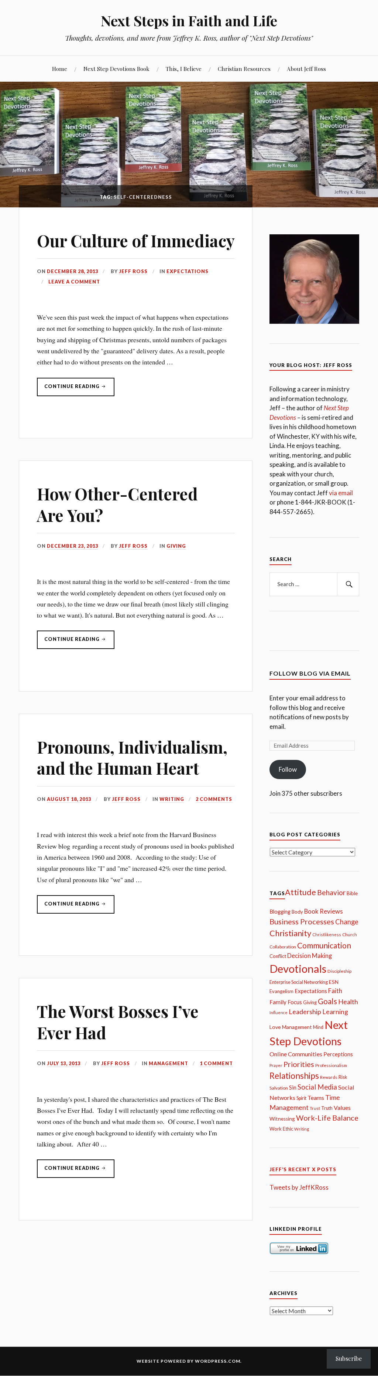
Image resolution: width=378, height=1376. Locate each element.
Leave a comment (74, 282)
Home (59, 68)
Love (275, 1027)
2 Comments (214, 799)
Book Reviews (323, 911)
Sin (292, 1087)
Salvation (278, 1088)
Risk (343, 1077)
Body (297, 912)
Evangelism (281, 991)
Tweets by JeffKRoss (299, 1187)
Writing (171, 799)
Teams (315, 1097)
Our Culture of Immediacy (136, 240)
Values (342, 1107)
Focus (295, 1002)
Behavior (331, 892)
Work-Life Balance (327, 1117)
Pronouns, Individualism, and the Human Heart (132, 757)
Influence (278, 1012)
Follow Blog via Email (310, 673)
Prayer (275, 1065)
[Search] (348, 584)
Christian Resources (244, 68)
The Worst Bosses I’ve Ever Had (118, 1021)
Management (168, 1063)
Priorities (299, 1064)
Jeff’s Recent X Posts (302, 1169)
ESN (334, 982)
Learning (335, 1012)
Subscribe (349, 1358)
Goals (327, 1001)
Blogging (280, 911)
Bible (352, 893)
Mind (318, 1027)
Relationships (294, 1076)
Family (277, 1002)
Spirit (301, 1098)
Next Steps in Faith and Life (189, 20)
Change (346, 922)
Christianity (290, 933)
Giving (176, 546)
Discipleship (339, 971)
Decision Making (309, 955)
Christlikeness (326, 934)
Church (349, 934)
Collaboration (282, 946)
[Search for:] (314, 584)
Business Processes (301, 921)
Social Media (317, 1087)
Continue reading (69, 389)
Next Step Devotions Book (116, 68)
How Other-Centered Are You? (117, 504)
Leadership (305, 1012)
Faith (335, 991)
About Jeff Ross (306, 68)
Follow (288, 769)
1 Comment (216, 1063)
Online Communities (295, 1053)
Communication (324, 945)
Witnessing (282, 1119)
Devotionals (297, 968)
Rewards (328, 1077)
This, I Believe (184, 68)
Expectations (187, 271)
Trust (315, 1108)
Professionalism (331, 1065)
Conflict (277, 956)
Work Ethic (281, 1129)
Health (348, 1002)
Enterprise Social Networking (298, 982)
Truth (327, 1108)
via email (341, 493)
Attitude (300, 892)
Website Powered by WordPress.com (188, 1361)
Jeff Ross (133, 271)
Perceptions (338, 1054)
